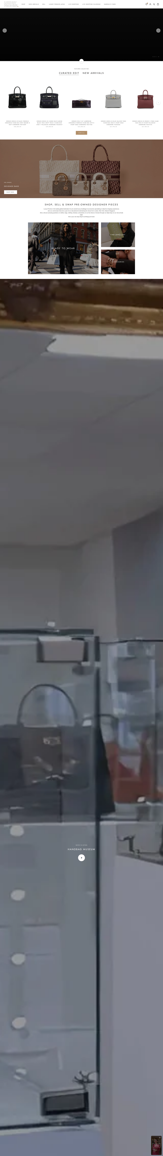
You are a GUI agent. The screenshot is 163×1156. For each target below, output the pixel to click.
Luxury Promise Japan (57, 4)
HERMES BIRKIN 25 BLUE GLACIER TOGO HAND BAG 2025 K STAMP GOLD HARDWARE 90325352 (113, 122)
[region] (81, 30)
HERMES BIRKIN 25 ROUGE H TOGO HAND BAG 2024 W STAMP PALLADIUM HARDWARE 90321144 (145, 122)
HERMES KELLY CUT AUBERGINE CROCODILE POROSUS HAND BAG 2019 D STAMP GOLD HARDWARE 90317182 (81, 122)
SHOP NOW (11, 192)
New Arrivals (34, 4)
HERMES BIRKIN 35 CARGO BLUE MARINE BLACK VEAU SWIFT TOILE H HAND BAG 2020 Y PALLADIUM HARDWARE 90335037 (49, 122)
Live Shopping (73, 4)
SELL (43, 4)
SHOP (23, 4)
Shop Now (10, 54)
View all (81, 133)
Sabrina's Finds (110, 4)
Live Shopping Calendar (91, 4)
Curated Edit (69, 73)
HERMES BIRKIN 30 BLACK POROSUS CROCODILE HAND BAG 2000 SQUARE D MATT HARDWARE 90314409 (17, 122)
